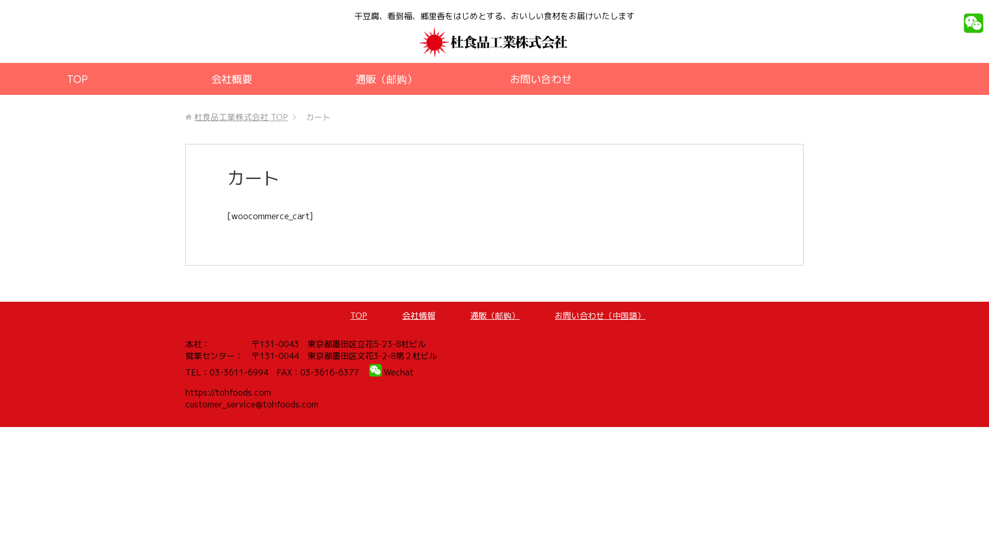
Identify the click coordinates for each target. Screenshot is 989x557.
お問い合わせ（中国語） (600, 315)
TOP (77, 79)
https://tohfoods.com (228, 392)
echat (402, 372)
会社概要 (231, 79)
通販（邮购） (386, 79)
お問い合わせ (541, 79)
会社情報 (418, 315)
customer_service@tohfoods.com (251, 404)
